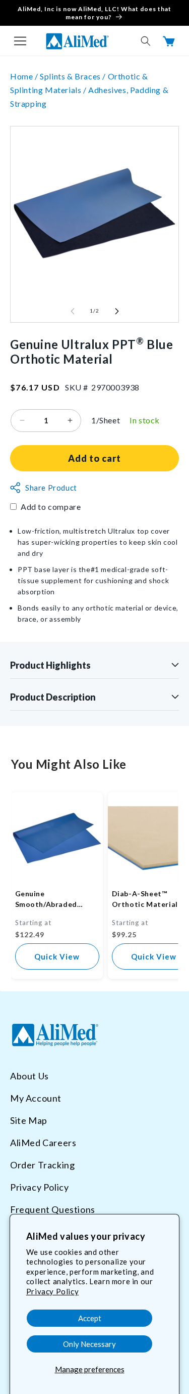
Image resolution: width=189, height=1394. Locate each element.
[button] (20, 41)
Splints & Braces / (73, 76)
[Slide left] (72, 311)
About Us (29, 1075)
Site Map (28, 1120)
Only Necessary (89, 1343)
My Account (35, 1098)
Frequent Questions (52, 1209)
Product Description (53, 697)
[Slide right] (117, 311)
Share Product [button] (51, 487)
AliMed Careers (43, 1142)
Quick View (57, 956)
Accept (89, 1318)
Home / (25, 76)
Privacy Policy (52, 1291)
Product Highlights (50, 665)
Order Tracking (42, 1164)
